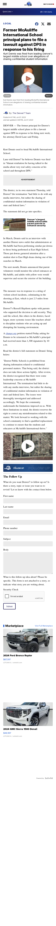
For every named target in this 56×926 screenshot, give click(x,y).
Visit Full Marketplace (44, 626)
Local (7, 23)
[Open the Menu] (4, 4)
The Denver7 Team (22, 113)
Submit (9, 606)
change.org (11, 333)
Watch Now (48, 4)
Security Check (10, 589)
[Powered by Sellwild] (49, 778)
